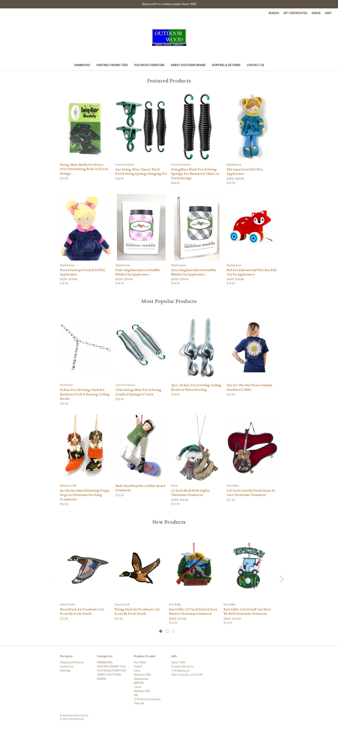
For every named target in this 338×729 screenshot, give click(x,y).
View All (139, 703)
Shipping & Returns (226, 65)
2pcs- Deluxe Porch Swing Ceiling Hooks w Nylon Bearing (196, 387)
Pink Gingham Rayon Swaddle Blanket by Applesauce (137, 272)
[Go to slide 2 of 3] (166, 631)
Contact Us (255, 65)
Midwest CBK (142, 691)
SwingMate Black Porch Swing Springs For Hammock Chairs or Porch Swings (195, 173)
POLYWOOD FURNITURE (149, 65)
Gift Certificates (295, 13)
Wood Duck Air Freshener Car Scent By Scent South (82, 611)
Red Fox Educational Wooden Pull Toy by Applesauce (251, 272)
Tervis (137, 687)
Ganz (137, 670)
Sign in (316, 13)
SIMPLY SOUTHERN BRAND (188, 65)
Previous (53, 579)
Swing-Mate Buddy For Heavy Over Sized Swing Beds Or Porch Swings (84, 169)
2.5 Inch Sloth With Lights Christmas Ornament (190, 493)
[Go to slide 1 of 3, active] (160, 631)
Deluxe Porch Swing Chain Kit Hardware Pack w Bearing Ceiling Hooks (85, 394)
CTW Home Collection (147, 699)
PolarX (138, 666)
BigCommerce (80, 715)
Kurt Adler (140, 662)
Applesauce (141, 678)
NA (136, 695)
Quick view (85, 123)
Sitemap (65, 670)
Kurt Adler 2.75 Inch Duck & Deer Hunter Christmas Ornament (193, 611)
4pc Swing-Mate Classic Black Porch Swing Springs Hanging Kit (140, 171)
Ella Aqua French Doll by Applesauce (245, 171)
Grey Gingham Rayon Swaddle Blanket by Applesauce (193, 272)
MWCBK (139, 682)
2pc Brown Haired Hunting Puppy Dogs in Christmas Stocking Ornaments (85, 495)
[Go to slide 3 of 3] (173, 631)
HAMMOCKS (82, 65)
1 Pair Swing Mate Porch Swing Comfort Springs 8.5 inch (138, 392)
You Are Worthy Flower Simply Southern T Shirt (249, 387)
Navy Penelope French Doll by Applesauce (82, 272)
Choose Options (252, 350)
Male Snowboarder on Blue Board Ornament (140, 488)
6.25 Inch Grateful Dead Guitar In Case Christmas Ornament (251, 493)
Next (281, 579)
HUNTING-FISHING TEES (112, 65)
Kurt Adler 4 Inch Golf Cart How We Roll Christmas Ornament (247, 611)
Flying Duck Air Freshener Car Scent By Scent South (137, 611)
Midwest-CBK (142, 674)
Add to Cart (86, 130)
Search (274, 13)
